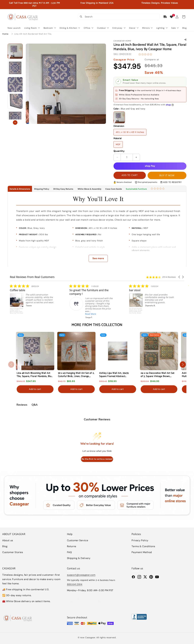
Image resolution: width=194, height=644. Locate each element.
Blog (4, 546)
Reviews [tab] (22, 405)
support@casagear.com (81, 574)
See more (98, 258)
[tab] (158, 189)
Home (5, 33)
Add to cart (35, 389)
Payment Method (142, 552)
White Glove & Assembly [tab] (89, 189)
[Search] (81, 17)
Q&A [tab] (35, 405)
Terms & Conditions (143, 546)
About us (7, 540)
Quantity (119, 151)
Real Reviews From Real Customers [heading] (32, 277)
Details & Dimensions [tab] (20, 189)
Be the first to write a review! (97, 459)
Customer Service (77, 540)
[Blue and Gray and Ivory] (119, 117)
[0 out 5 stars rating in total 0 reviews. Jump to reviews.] (146, 54)
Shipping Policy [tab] (41, 189)
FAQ (69, 552)
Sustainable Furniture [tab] (136, 189)
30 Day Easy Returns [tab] (63, 189)
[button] (183, 17)
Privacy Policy (140, 540)
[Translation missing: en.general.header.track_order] (165, 16)
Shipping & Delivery (78, 558)
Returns (71, 546)
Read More (31, 313)
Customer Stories (12, 552)
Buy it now (166, 175)
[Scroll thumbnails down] (15, 122)
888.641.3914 (74, 584)
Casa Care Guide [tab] (113, 189)
